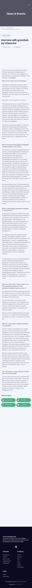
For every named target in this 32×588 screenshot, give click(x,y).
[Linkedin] (16, 546)
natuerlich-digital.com (18, 584)
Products (6, 551)
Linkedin (23, 376)
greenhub (18, 70)
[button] (28, 5)
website (11, 388)
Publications (10, 27)
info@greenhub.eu (7, 390)
